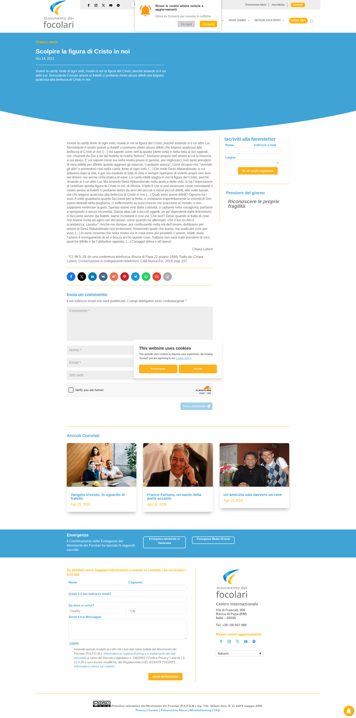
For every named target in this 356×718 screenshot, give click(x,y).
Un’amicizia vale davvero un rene (253, 495)
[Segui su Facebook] (88, 5)
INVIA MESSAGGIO (165, 676)
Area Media (278, 4)
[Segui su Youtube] (111, 5)
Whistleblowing (200, 710)
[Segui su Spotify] (118, 5)
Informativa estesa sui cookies (94, 666)
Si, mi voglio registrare (258, 170)
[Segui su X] (103, 5)
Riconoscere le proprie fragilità (253, 204)
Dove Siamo (237, 20)
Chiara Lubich (47, 42)
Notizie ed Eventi (268, 20)
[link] (71, 276)
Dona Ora (298, 20)
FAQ (217, 710)
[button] (286, 543)
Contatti (298, 4)
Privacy (141, 710)
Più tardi (186, 24)
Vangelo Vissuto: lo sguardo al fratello (98, 496)
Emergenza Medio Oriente (213, 538)
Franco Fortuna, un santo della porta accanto (174, 496)
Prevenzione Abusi (255, 4)
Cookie (153, 710)
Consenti (208, 24)
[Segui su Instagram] (96, 5)
